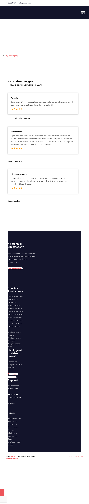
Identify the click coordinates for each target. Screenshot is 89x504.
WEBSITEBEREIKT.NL (12, 458)
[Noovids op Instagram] (11, 409)
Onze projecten (13, 427)
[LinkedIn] (84, 2)
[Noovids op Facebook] (8, 409)
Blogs (10, 439)
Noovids (22, 10)
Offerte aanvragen (14, 442)
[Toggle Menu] (83, 12)
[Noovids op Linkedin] (10, 409)
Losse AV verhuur (14, 424)
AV (82, 456)
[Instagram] (81, 2)
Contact (10, 445)
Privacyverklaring (74, 456)
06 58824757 (10, 3)
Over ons (11, 430)
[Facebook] (79, 2)
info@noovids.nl (25, 3)
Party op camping (11, 55)
